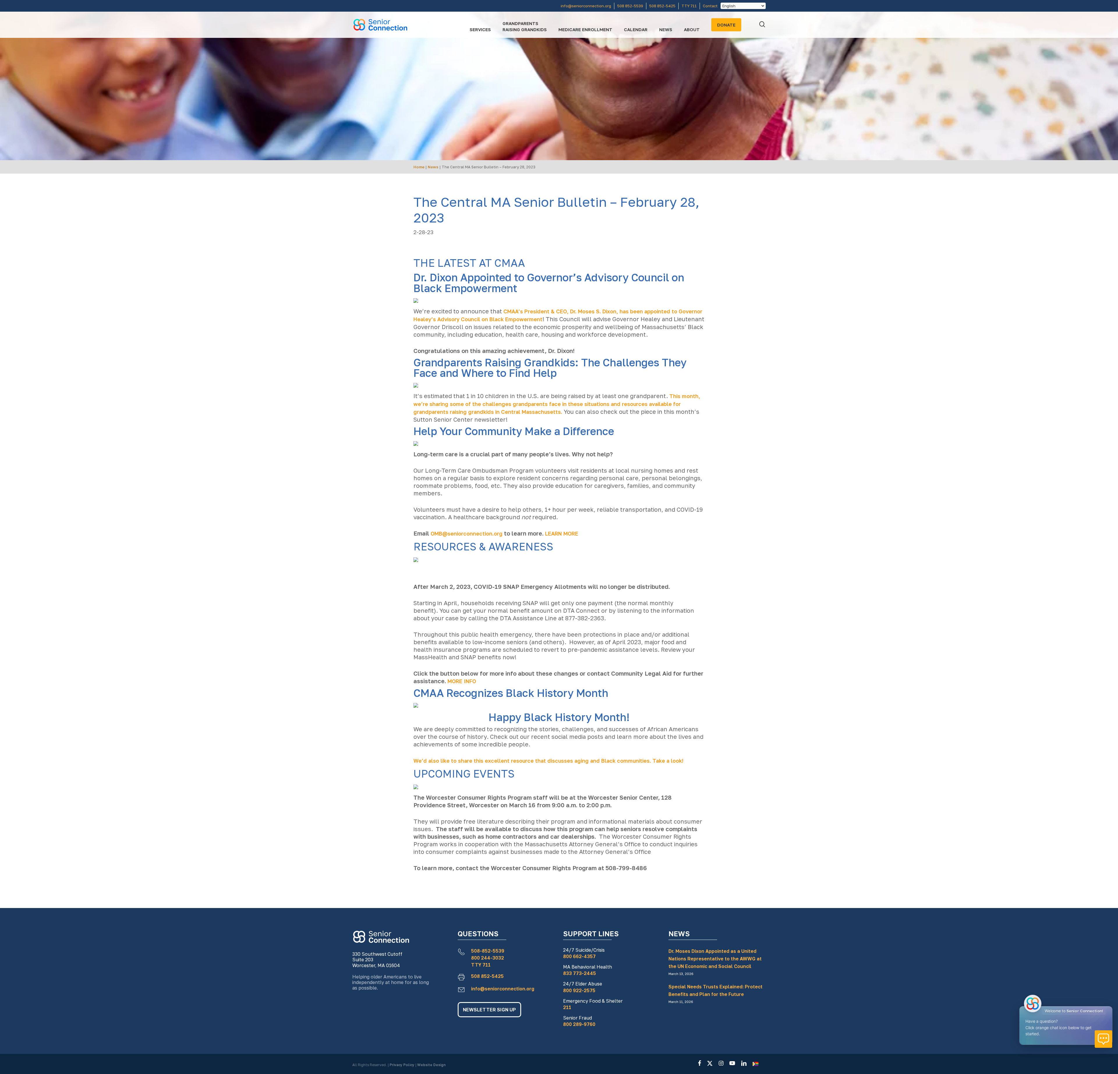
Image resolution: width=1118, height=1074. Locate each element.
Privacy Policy (402, 1065)
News (433, 167)
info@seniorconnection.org (502, 989)
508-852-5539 (487, 951)
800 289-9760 (579, 1024)
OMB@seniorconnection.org (467, 533)
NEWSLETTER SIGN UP (489, 1010)
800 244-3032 (487, 958)
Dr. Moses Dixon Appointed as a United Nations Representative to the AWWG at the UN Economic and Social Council (715, 958)
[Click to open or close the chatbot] (1103, 1039)
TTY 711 (481, 965)
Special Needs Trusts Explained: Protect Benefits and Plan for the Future (715, 990)
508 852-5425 (487, 976)
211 (567, 1007)
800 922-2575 (579, 990)
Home (418, 167)
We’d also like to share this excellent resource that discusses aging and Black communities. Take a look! (548, 760)
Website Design (431, 1065)
